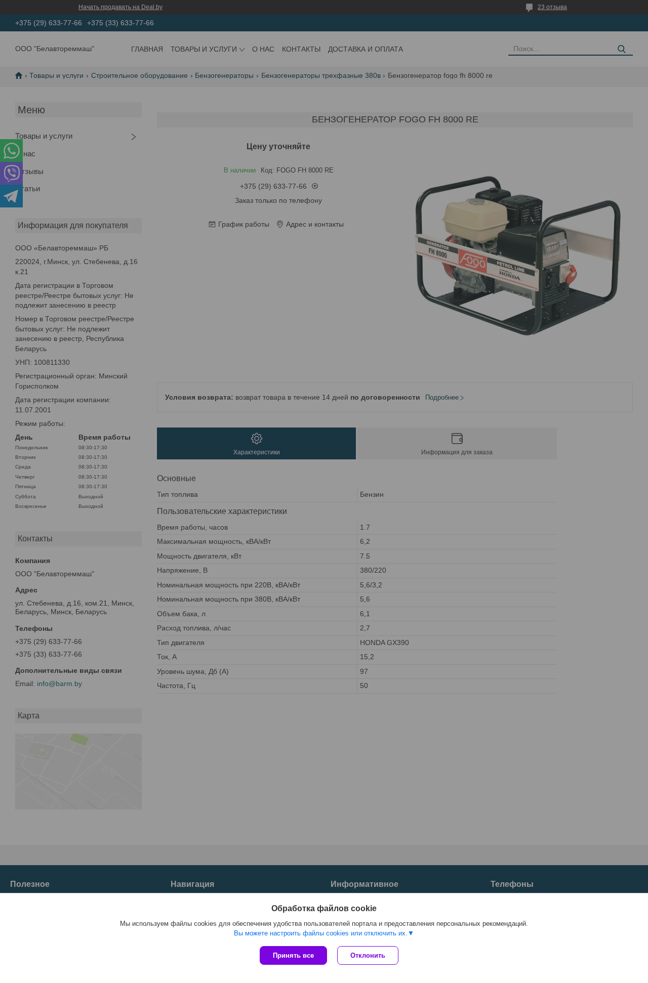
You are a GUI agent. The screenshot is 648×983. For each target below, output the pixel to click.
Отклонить (367, 955)
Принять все (293, 955)
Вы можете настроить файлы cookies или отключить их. (321, 933)
